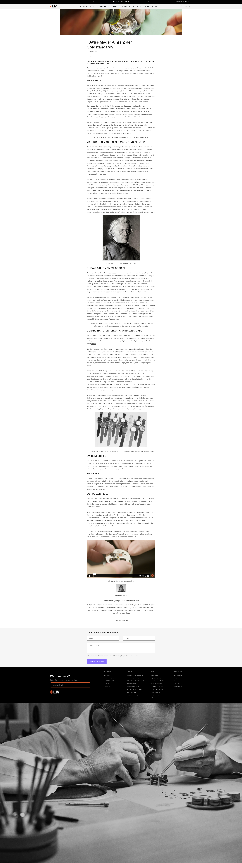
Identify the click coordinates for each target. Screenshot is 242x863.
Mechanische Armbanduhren (133, 360)
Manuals (176, 681)
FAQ (152, 698)
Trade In (176, 678)
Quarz (93, 344)
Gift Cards (177, 683)
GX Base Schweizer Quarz (135, 675)
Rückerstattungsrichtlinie (134, 689)
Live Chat (107, 675)
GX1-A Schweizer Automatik (135, 681)
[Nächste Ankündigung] (149, 2)
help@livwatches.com (110, 678)
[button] (182, 6)
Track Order (154, 675)
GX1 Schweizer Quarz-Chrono (136, 678)
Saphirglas (148, 160)
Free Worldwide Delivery (158, 681)
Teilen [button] (91, 57)
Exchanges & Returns (157, 686)
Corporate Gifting (132, 695)
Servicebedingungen (133, 686)
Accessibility (178, 686)
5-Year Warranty (156, 692)
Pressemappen (131, 683)
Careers (106, 683)
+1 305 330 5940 (109, 681)
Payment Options (156, 678)
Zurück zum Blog (122, 621)
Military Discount (156, 695)
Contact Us (107, 686)
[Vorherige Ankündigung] (93, 2)
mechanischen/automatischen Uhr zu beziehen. (104, 384)
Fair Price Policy (132, 692)
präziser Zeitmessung (105, 289)
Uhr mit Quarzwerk (137, 384)
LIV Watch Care (178, 675)
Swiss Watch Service (157, 689)
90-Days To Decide (156, 683)
